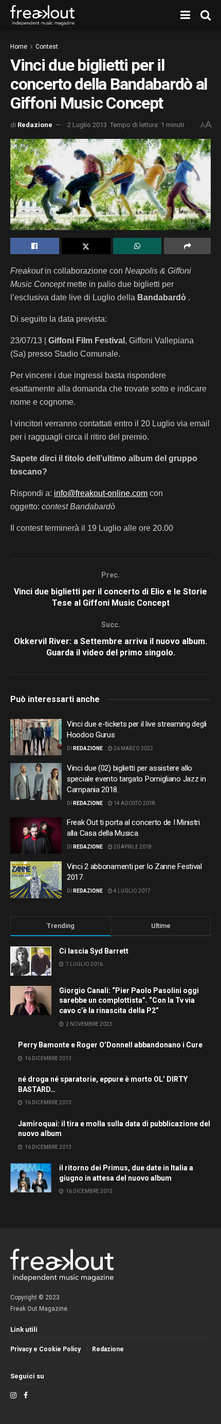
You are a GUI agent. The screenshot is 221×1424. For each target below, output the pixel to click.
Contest (46, 46)
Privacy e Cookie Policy (45, 1349)
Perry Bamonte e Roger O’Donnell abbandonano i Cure (110, 1045)
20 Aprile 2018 (132, 847)
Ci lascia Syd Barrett (93, 951)
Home (18, 46)
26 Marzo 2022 (133, 748)
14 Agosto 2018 (134, 803)
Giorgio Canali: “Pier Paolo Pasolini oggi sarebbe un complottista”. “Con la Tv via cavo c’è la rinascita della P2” (129, 1000)
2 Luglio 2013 (87, 125)
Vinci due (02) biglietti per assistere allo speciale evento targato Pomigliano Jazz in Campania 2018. (136, 778)
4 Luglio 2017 (132, 891)
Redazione (34, 125)
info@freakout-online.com (101, 493)
